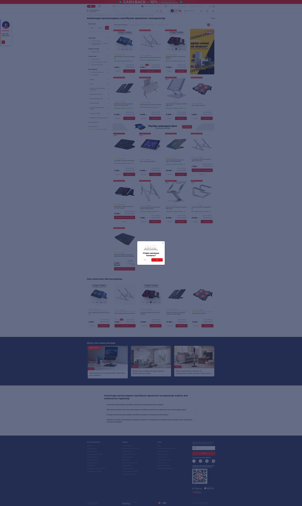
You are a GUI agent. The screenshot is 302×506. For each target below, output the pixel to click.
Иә (157, 260)
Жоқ (145, 260)
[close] (163, 243)
